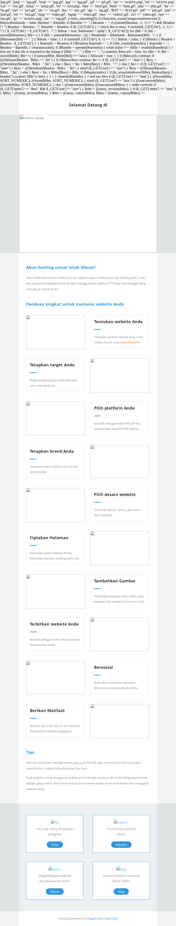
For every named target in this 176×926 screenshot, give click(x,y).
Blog (121, 891)
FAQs (54, 845)
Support (121, 845)
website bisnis (130, 342)
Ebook (54, 891)
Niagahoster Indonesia (102, 918)
